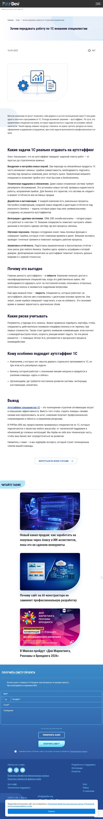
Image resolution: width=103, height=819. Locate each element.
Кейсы (86, 787)
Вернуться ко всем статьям (54, 461)
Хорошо (51, 811)
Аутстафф (12, 784)
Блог (18, 20)
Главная (11, 20)
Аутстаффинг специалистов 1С (24, 407)
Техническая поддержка (19, 787)
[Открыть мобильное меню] (97, 4)
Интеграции (77, 768)
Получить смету (51, 744)
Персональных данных (78, 751)
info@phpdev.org (45, 796)
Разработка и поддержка (83, 764)
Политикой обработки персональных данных (66, 804)
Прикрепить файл (51, 735)
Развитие (76, 771)
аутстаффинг (77, 119)
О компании (88, 791)
